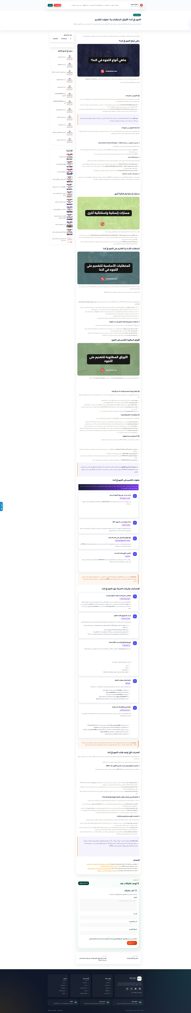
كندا (132, 992)
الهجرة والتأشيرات (137, 15)
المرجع (64, 993)
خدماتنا (85, 985)
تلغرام (50, 5)
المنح (117, 5)
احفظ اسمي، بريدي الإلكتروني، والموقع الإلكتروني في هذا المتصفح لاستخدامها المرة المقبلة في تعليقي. (113, 939)
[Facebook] (140, 988)
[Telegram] (135, 988)
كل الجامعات (107, 985)
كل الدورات (107, 988)
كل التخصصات (106, 993)
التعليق (135, 897)
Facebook (64, 39)
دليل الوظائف (85, 5)
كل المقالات (107, 990)
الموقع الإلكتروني (133, 929)
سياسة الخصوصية (83, 988)
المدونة (74, 5)
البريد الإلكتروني (133, 921)
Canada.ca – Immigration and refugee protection (98, 864)
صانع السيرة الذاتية (83, 993)
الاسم (135, 914)
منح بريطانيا (63, 985)
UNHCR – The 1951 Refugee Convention (107, 870)
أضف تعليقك (83, 883)
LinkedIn (55, 39)
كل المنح (107, 982)
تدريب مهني (79, 5)
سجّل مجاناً (57, 5)
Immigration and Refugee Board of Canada (111, 866)
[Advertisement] (108, 88)
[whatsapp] (131, 988)
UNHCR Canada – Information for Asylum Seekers (99, 868)
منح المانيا (63, 988)
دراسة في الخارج (100, 5)
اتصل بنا (85, 990)
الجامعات (107, 5)
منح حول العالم (62, 990)
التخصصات (92, 5)
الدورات (112, 5)
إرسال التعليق (131, 943)
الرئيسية (140, 992)
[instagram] (127, 988)
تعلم (136, 992)
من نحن (63, 982)
